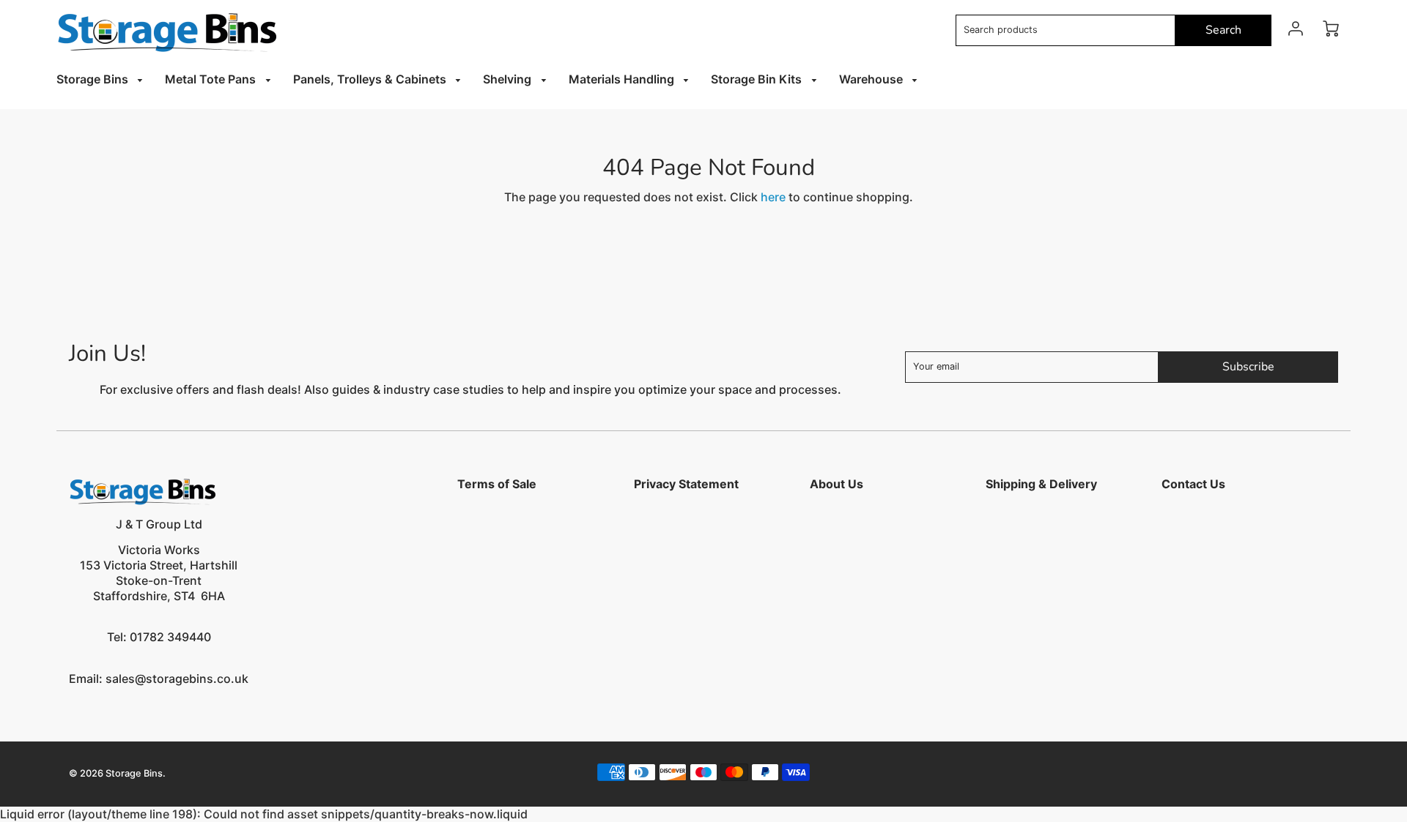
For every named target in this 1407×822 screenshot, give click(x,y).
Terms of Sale (496, 484)
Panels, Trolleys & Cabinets (371, 79)
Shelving (508, 79)
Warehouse (872, 79)
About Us (836, 484)
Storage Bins (93, 79)
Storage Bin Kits (758, 79)
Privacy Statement (686, 484)
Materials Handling (623, 79)
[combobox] (1065, 30)
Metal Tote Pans (212, 79)
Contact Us (1193, 484)
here (773, 197)
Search (1223, 30)
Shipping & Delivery (1041, 484)
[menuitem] (102, 79)
